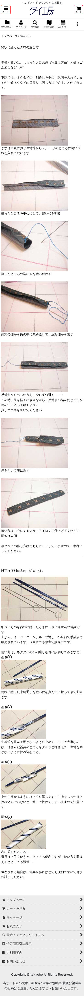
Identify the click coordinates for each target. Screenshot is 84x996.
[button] (6, 9)
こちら (34, 546)
